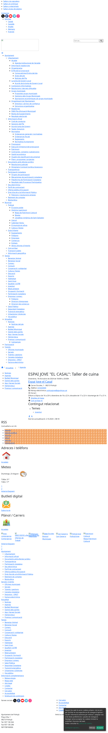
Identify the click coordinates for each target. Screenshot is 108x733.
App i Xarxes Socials (12, 383)
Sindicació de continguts (14, 696)
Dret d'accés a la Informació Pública (19, 574)
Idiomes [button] (8, 19)
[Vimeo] (14, 16)
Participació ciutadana (13, 564)
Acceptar (100, 728)
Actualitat (10, 368)
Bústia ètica (9, 579)
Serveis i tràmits (7, 582)
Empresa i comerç (12, 660)
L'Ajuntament (10, 554)
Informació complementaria (12, 675)
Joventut (8, 650)
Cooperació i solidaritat (14, 632)
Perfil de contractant (13, 569)
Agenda (23, 367)
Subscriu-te (5, 510)
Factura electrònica (12, 597)
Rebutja (92, 728)
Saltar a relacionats (11, 6)
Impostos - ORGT (11, 594)
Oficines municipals (12, 584)
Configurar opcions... (72, 728)
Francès (11, 32)
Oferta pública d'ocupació (15, 572)
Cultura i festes (11, 635)
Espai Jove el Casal (40, 382)
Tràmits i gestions (12, 589)
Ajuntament (6, 551)
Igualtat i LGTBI (11, 648)
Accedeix (4, 462)
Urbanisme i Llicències (13, 670)
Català (10, 21)
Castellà (11, 24)
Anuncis (8, 435)
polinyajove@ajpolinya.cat (57, 390)
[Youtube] (11, 16)
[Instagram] (18, 16)
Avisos (7, 438)
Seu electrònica (11, 566)
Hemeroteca (10, 386)
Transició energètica (13, 668)
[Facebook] (7, 16)
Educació (8, 637)
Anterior (4, 491)
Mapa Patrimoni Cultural (90, 540)
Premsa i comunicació (13, 388)
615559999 (42, 388)
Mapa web (9, 681)
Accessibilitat (10, 693)
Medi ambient (10, 653)
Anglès (10, 26)
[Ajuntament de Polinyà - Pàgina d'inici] (20, 45)
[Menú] (2, 53)
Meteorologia (10, 678)
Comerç (8, 627)
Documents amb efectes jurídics (17, 559)
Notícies (8, 373)
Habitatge (9, 643)
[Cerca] (101, 40)
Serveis (7, 587)
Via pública (9, 673)
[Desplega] (15, 368)
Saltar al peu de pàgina (12, 9)
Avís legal (8, 683)
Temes (3, 620)
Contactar (5, 13)
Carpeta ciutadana (12, 592)
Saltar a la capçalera (11, 1)
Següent (11, 491)
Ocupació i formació (13, 655)
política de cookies (85, 723)
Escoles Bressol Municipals (48, 536)
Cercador (8, 691)
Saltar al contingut (10, 4)
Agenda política (11, 433)
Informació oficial (12, 556)
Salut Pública (10, 663)
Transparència (10, 561)
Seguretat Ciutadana (13, 665)
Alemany (11, 29)
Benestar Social (11, 625)
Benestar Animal (11, 622)
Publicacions (10, 443)
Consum (8, 630)
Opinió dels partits (12, 380)
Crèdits (7, 686)
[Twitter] (3, 16)
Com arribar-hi (37, 400)
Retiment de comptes (13, 577)
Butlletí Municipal (11, 378)
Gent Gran (9, 645)
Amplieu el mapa (37, 398)
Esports (8, 640)
